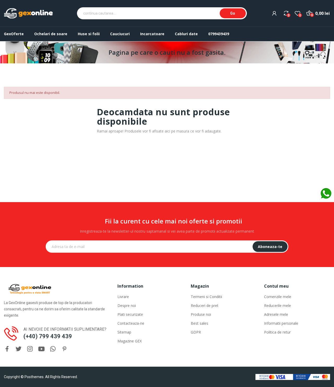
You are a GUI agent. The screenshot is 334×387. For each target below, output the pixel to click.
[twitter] (18, 349)
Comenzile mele (277, 296)
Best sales (199, 323)
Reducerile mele (277, 305)
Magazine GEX (129, 340)
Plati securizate (130, 314)
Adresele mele (276, 314)
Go (232, 13)
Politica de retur (277, 332)
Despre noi (126, 305)
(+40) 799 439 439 (47, 336)
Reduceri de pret (204, 305)
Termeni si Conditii (206, 296)
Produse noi (201, 314)
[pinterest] (64, 349)
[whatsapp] (53, 349)
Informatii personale (281, 323)
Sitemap (124, 332)
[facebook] (7, 349)
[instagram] (30, 349)
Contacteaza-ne (130, 323)
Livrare (123, 296)
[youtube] (41, 349)
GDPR (196, 332)
